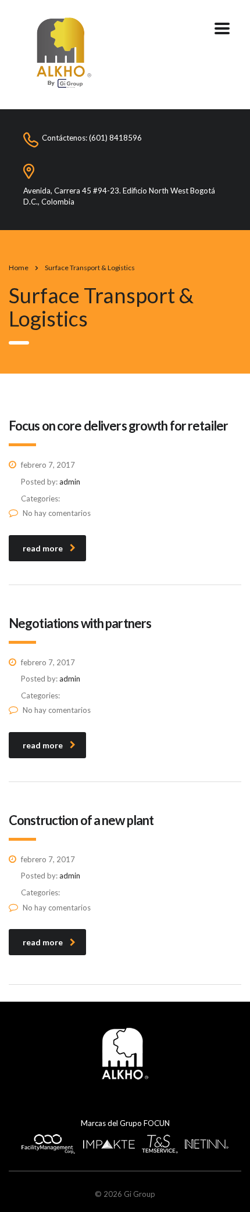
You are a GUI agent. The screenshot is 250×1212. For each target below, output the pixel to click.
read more (43, 548)
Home (18, 267)
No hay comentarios (57, 513)
